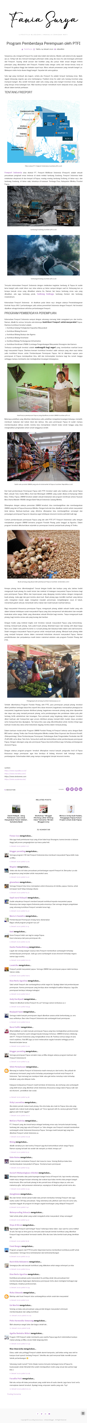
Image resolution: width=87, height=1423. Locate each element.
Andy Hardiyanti (17, 999)
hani (11, 932)
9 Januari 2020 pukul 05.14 (20, 1269)
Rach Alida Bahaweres (19, 1262)
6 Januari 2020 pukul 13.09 (20, 1046)
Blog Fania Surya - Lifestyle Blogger (43, 1420)
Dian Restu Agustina (18, 981)
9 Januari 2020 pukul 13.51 (19, 1300)
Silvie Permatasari (18, 1067)
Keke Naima (15, 1157)
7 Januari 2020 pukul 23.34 (19, 1189)
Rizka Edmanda (16, 1293)
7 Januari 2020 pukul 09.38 (20, 1137)
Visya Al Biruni (16, 1225)
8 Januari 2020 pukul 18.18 (19, 1241)
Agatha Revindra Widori (20, 1333)
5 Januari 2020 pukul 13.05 (19, 862)
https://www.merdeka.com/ (15, 774)
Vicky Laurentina (17, 1103)
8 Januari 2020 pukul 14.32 (19, 1220)
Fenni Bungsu (15, 1246)
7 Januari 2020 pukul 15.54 (19, 1168)
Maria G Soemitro (18, 916)
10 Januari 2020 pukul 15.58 (20, 1328)
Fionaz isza (14, 836)
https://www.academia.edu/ (15, 779)
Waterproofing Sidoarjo (20, 1213)
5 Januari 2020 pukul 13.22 (19, 877)
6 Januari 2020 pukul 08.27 (20, 994)
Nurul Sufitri (15, 1027)
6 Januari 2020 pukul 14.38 (19, 1097)
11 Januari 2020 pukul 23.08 (20, 1373)
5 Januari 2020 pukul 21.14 (19, 926)
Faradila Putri (16, 1379)
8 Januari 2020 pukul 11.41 (19, 1207)
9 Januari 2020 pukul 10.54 (20, 1288)
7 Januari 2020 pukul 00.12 (20, 1116)
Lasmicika (14, 965)
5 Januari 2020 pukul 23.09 (20, 942)
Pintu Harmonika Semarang (21, 1321)
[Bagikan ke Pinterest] (76, 789)
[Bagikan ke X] (72, 789)
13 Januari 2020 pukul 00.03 (20, 1389)
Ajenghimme (15, 1194)
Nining (12, 1142)
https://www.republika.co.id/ (15, 771)
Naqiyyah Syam (16, 1012)
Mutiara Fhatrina (17, 1121)
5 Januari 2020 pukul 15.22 (19, 893)
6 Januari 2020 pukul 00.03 (20, 960)
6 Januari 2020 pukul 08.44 (20, 1007)
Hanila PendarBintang (19, 947)
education (60, 49)
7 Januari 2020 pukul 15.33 (19, 1152)
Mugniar (13, 867)
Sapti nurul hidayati (18, 898)
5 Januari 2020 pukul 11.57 (19, 846)
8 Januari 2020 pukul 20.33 (20, 1257)
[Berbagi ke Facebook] (67, 789)
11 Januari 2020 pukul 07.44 (20, 1344)
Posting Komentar (14, 1394)
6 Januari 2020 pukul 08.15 (20, 976)
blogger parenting (17, 851)
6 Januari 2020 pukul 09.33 (20, 1022)
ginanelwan (14, 882)
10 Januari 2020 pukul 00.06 (20, 1316)
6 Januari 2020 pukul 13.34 (19, 1062)
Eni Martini (14, 1305)
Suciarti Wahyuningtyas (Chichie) (24, 1173)
